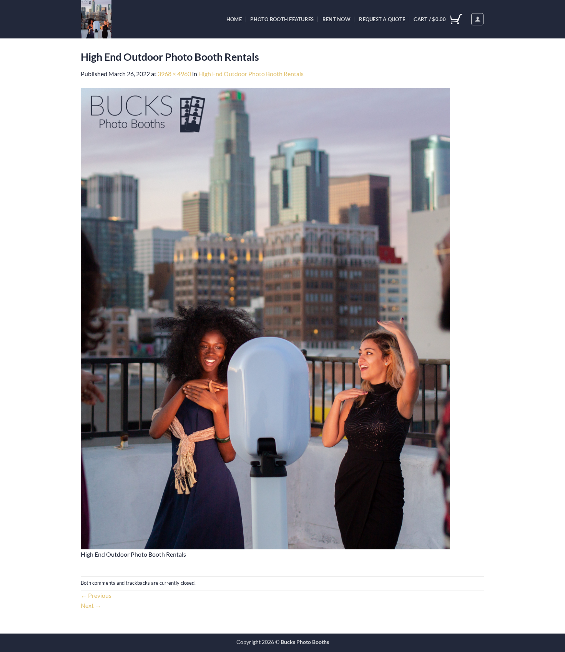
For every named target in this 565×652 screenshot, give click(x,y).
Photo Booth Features (282, 19)
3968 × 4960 (174, 73)
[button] (477, 19)
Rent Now (336, 19)
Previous (96, 595)
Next (91, 605)
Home (234, 19)
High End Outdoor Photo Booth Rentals (251, 73)
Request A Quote (382, 19)
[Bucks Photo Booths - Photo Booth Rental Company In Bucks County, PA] (114, 19)
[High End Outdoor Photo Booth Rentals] (265, 317)
